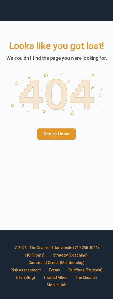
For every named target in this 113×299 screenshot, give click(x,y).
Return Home (56, 133)
